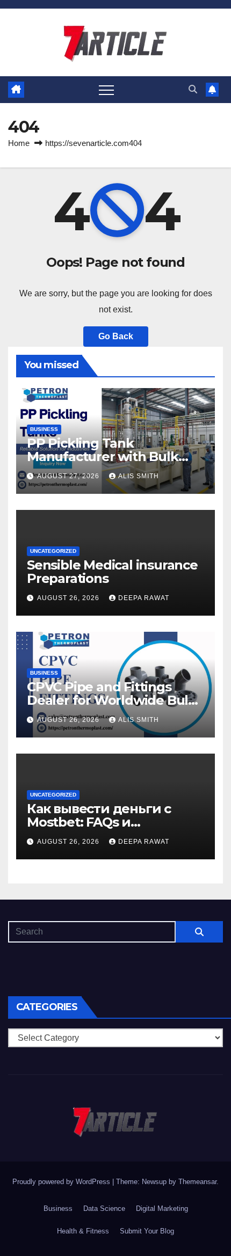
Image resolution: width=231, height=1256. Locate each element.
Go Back (115, 336)
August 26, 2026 (69, 598)
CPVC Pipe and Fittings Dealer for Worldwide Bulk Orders (111, 700)
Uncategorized (53, 551)
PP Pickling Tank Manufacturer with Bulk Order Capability (102, 456)
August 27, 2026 (69, 476)
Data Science (104, 1208)
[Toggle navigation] (106, 90)
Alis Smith (138, 476)
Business (44, 429)
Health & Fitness (83, 1231)
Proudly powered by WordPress (62, 1182)
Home (19, 143)
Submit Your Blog (147, 1231)
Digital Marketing (162, 1208)
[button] (193, 89)
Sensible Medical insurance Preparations (112, 571)
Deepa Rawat (143, 598)
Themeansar (197, 1182)
